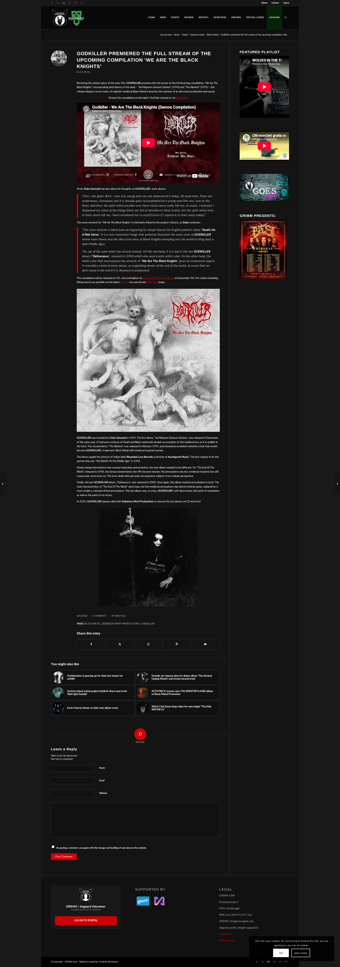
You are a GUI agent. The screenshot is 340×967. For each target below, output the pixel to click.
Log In (286, 3)
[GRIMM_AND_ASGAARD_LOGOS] (68, 17)
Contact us (225, 934)
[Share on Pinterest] (177, 644)
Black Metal (84, 72)
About (264, 3)
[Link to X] (58, 3)
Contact (275, 3)
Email (102, 780)
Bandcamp (152, 282)
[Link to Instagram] (70, 3)
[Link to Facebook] (52, 3)
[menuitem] (265, 3)
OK (281, 953)
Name (103, 768)
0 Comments (99, 616)
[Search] (285, 17)
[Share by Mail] (205, 644)
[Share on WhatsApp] (148, 644)
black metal (92, 623)
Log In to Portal (86, 920)
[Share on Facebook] (91, 644)
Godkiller (148, 623)
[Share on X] (120, 644)
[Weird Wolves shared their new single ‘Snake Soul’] (3, 483)
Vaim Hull (120, 616)
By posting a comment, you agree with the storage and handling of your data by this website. (101, 848)
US (127, 282)
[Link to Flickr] (82, 3)
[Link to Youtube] (64, 3)
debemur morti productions (121, 623)
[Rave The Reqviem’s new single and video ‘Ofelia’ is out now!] (337, 483)
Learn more (300, 953)
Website (103, 793)
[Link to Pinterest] (76, 3)
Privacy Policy (227, 940)
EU (122, 282)
